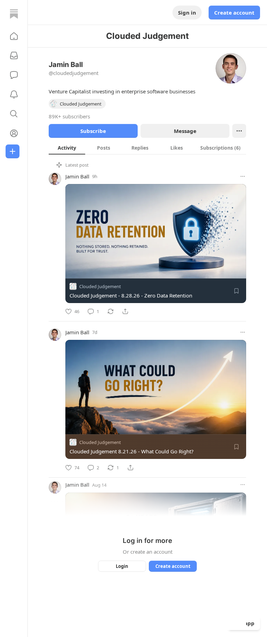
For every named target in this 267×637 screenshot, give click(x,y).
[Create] (12, 151)
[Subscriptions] (14, 55)
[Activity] (14, 94)
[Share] (125, 311)
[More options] (242, 176)
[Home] (14, 14)
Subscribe (93, 130)
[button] (14, 36)
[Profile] (14, 133)
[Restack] (110, 311)
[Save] (236, 290)
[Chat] (14, 75)
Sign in (187, 12)
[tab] (67, 147)
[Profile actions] (239, 131)
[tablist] (147, 147)
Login (122, 566)
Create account (234, 12)
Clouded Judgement (100, 286)
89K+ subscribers (69, 116)
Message (185, 130)
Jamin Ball (77, 176)
